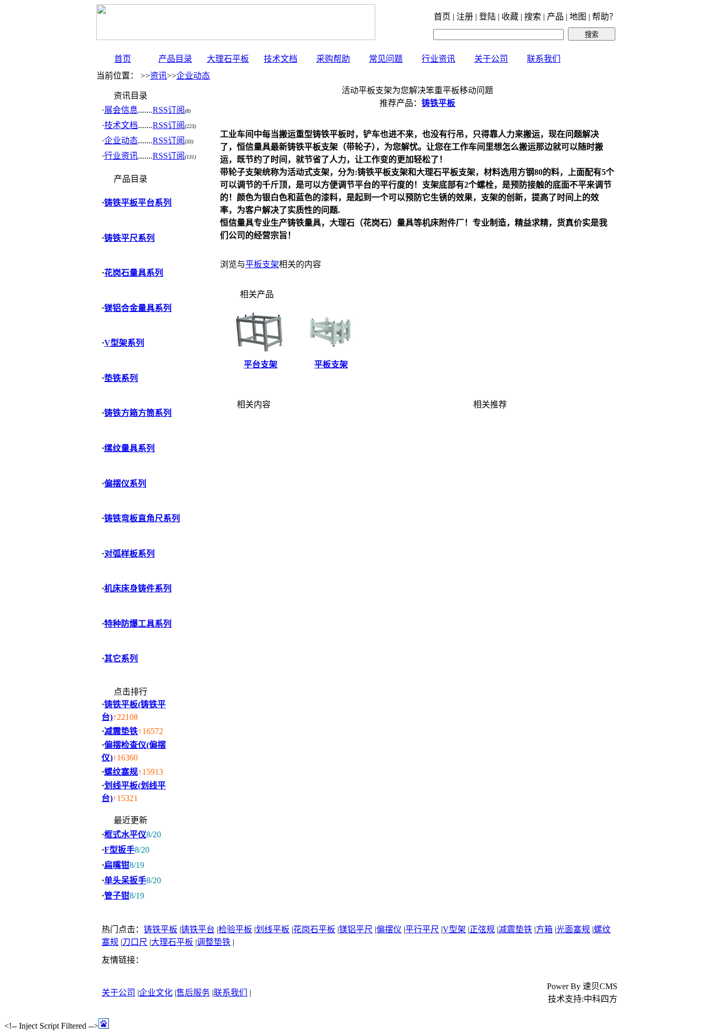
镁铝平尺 (356, 929)
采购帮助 (333, 58)
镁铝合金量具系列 (138, 308)
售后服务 (193, 992)
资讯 (158, 75)
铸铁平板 (160, 929)
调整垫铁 (214, 942)
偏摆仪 (389, 929)
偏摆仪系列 (125, 483)
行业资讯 (438, 58)
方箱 (544, 929)
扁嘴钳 (116, 865)
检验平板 (235, 929)
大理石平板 (228, 58)
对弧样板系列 (129, 553)
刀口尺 (134, 942)
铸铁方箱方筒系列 (138, 412)
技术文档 (280, 58)
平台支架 (260, 364)
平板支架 (262, 264)
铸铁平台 (198, 929)
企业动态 (193, 75)
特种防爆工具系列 (138, 623)
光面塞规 (573, 929)
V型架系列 (124, 342)
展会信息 (121, 109)
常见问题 (386, 58)
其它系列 (121, 658)
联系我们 (544, 58)
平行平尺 (422, 929)
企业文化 (156, 992)
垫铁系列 (121, 378)
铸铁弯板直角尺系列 (142, 518)
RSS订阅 (169, 109)
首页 (122, 58)
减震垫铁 (121, 731)
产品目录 (175, 58)
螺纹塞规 (121, 771)
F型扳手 (119, 849)
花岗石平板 (314, 929)
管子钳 (116, 895)
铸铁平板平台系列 (138, 202)
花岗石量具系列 (133, 272)
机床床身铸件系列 (138, 588)
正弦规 (482, 929)
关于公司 (491, 58)
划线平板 (272, 929)
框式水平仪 (125, 834)
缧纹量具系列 (129, 448)
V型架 (454, 929)
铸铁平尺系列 (129, 237)
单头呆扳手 (125, 880)
